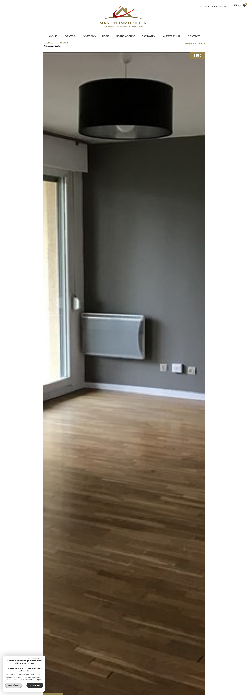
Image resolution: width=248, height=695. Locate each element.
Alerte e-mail (172, 36)
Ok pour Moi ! (35, 685)
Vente (52, 43)
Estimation (149, 36)
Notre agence (125, 36)
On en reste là (34, 659)
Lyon (57, 43)
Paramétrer (13, 685)
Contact (194, 36)
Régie (106, 36)
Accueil (53, 36)
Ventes (70, 36)
